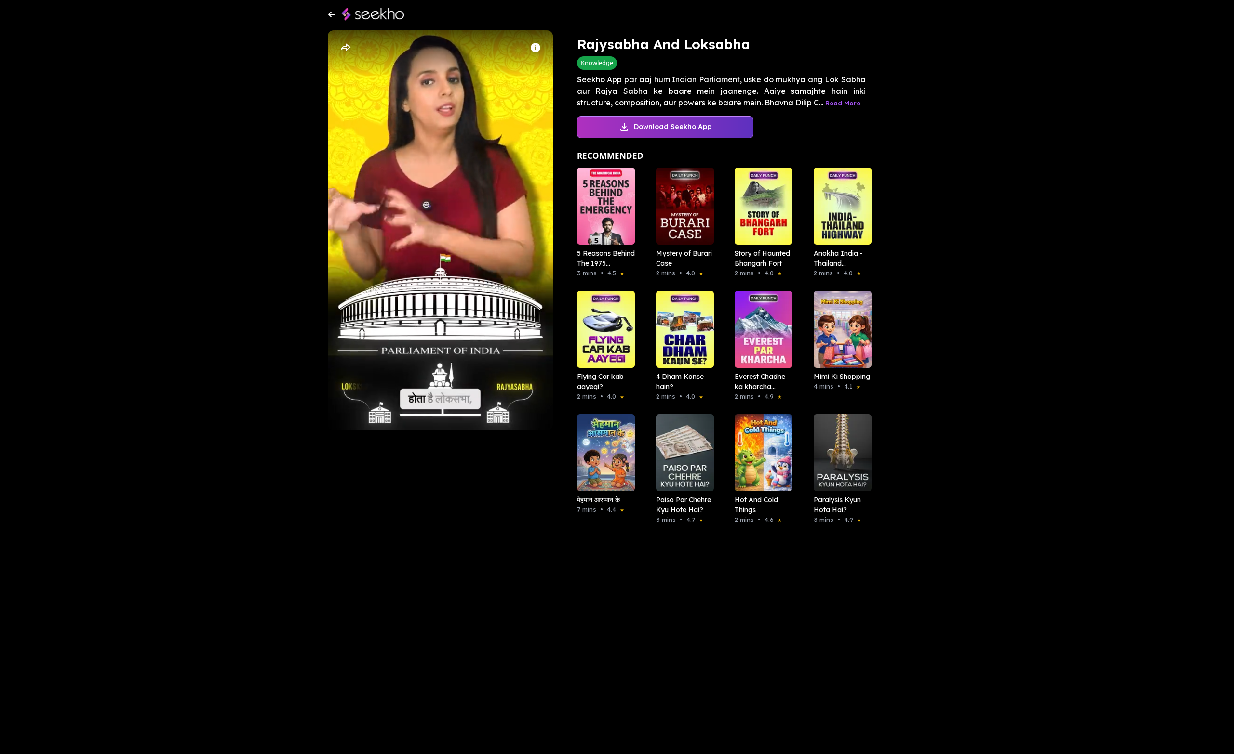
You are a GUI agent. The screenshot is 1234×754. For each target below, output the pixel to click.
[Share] (345, 47)
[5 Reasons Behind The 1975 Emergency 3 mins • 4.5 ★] (603, 206)
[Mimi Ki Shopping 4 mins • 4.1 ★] (840, 329)
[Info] (535, 47)
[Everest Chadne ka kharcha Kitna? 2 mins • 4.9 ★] (761, 329)
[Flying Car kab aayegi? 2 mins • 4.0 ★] (603, 329)
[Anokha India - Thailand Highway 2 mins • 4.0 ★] (840, 206)
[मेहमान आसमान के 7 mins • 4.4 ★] (603, 452)
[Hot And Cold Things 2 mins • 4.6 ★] (761, 452)
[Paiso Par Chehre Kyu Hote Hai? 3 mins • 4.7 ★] (682, 452)
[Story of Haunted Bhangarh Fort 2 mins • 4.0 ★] (761, 206)
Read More (842, 103)
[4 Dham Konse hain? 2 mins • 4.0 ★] (682, 329)
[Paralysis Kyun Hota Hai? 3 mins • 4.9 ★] (840, 452)
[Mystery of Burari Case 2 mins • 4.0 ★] (682, 206)
